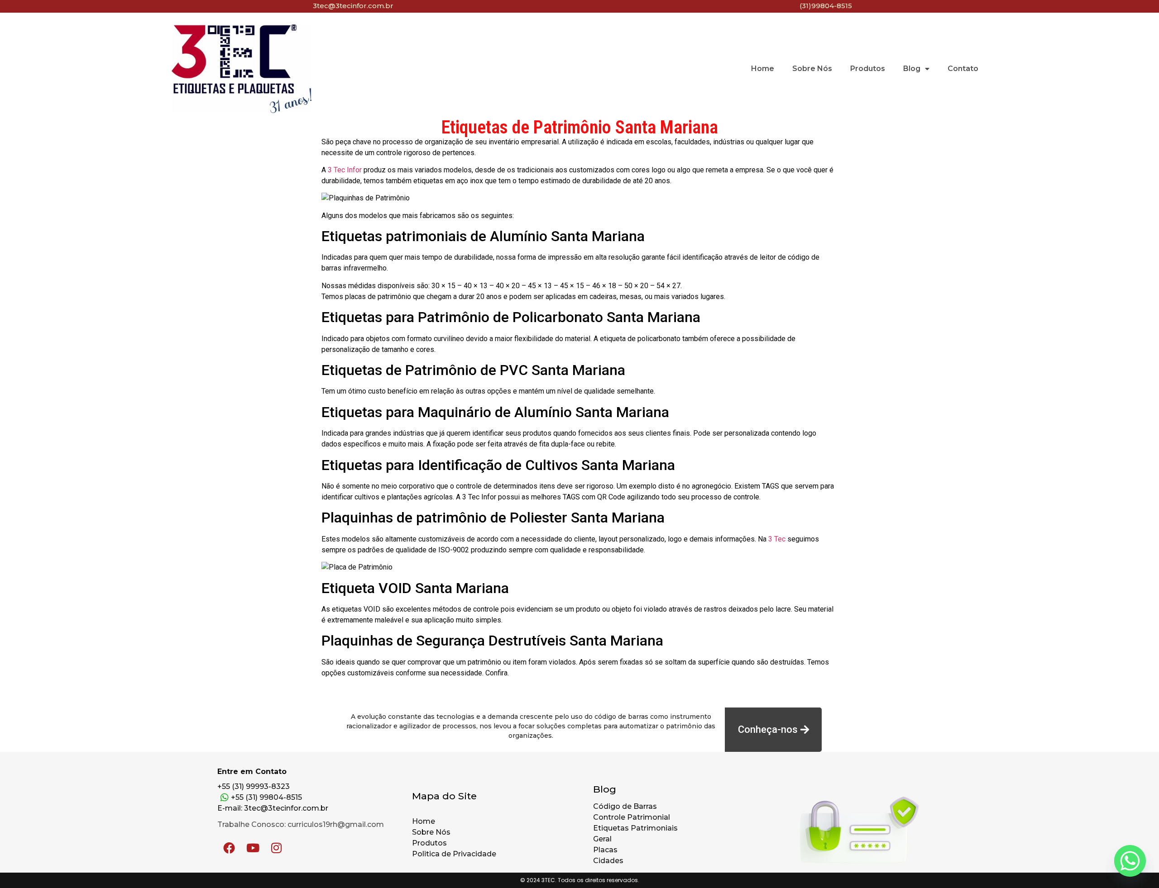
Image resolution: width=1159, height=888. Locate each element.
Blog (911, 68)
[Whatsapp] (1130, 861)
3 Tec (776, 539)
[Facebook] (229, 848)
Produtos (867, 68)
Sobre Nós (812, 68)
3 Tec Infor (345, 170)
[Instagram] (276, 848)
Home (762, 68)
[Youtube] (252, 848)
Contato (963, 68)
